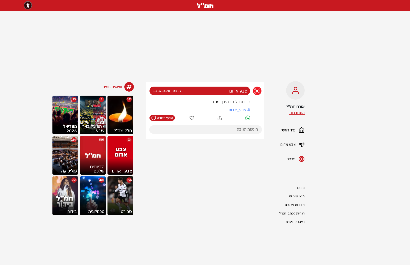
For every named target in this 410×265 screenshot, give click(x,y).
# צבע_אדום (239, 110)
